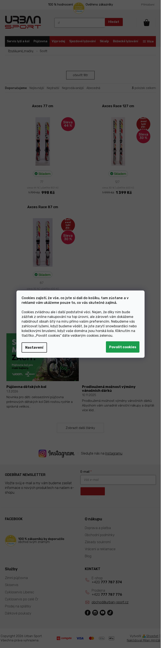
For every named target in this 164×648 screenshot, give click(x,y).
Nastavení (34, 347)
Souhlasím (122, 347)
